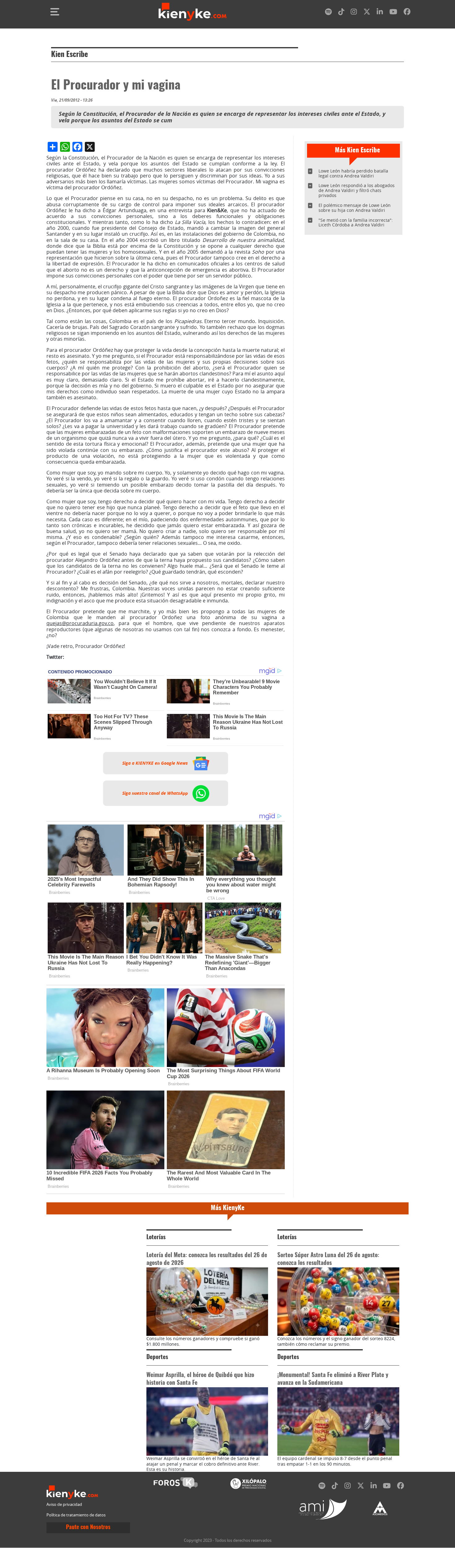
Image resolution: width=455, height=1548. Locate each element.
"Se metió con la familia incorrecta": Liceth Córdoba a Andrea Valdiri (355, 222)
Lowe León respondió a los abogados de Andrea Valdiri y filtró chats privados (356, 190)
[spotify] (328, 13)
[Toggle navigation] (54, 12)
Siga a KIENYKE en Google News (155, 763)
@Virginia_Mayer (84, 657)
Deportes (157, 1357)
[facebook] (407, 13)
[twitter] (366, 13)
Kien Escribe (69, 55)
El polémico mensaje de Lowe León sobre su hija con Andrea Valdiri (354, 207)
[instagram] (354, 13)
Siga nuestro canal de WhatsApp (155, 793)
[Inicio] (192, 12)
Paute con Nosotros (88, 1527)
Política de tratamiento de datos (76, 1515)
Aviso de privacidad (64, 1504)
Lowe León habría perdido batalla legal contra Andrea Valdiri (353, 173)
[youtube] (393, 13)
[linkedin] (380, 13)
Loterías (156, 1237)
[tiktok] (341, 13)
